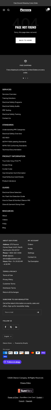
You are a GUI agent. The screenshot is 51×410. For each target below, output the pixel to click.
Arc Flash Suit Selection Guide (13, 196)
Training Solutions (9, 98)
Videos (5, 220)
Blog (4, 228)
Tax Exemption (33, 261)
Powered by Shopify (21, 343)
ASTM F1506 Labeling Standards (14, 142)
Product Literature (9, 181)
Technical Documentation (11, 150)
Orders (30, 244)
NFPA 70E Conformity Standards (14, 146)
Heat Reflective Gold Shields (13, 177)
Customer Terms (9, 284)
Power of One (13, 397)
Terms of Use (8, 275)
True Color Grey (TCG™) (11, 161)
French (21, 401)
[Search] (8, 10)
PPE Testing (6, 110)
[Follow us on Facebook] (5, 327)
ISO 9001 (5, 138)
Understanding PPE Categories (13, 130)
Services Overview (9, 94)
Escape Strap (7, 165)
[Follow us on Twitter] (11, 327)
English (6, 336)
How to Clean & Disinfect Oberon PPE (16, 200)
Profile (30, 249)
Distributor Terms (9, 288)
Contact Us (6, 118)
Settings (31, 253)
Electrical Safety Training (11, 114)
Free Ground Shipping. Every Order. (26, 3)
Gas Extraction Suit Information (14, 173)
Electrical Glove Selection (11, 192)
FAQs (4, 224)
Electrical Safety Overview (12, 134)
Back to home (25, 40)
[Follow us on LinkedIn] (16, 327)
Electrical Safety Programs (12, 102)
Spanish (29, 401)
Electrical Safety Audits (11, 106)
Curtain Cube (7, 169)
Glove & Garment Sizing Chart (13, 204)
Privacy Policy (8, 280)
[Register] (38, 312)
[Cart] (47, 10)
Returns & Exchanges (11, 292)
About (4, 216)
